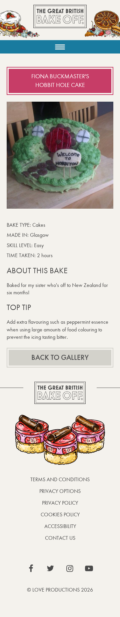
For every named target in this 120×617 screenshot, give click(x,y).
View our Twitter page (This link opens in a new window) (50, 568)
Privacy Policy (60, 503)
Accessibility (60, 526)
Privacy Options (60, 491)
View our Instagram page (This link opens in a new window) (70, 568)
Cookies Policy (60, 514)
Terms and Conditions (60, 479)
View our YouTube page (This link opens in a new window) (89, 568)
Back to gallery (60, 357)
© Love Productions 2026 (60, 590)
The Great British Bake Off (60, 22)
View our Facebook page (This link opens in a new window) (31, 568)
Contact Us (60, 538)
